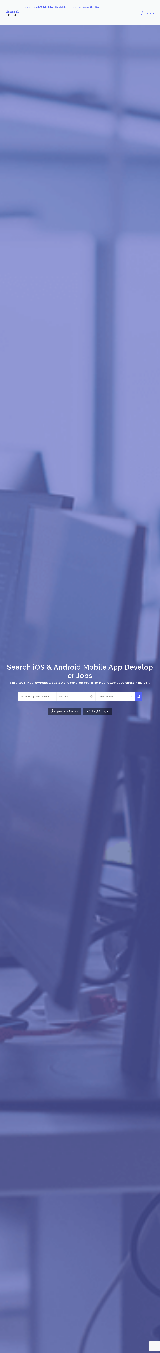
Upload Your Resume (66, 711)
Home (26, 7)
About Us (88, 7)
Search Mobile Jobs (42, 7)
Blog (97, 7)
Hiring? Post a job (100, 711)
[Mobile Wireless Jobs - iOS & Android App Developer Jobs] (13, 13)
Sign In (150, 13)
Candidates (61, 7)
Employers (75, 7)
